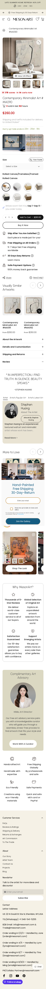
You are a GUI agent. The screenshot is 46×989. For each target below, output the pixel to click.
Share (8, 277)
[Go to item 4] (36, 84)
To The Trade (8, 842)
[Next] (42, 13)
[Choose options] (18, 311)
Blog (5, 871)
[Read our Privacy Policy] (38, 513)
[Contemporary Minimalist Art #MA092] (34, 305)
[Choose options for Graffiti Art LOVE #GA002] (14, 561)
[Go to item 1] (16, 84)
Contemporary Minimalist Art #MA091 (10, 325)
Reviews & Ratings (11, 827)
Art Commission (10, 838)
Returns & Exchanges (12, 835)
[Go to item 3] (26, 84)
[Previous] (3, 13)
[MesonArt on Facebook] (4, 975)
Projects (6, 868)
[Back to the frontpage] (4, 30)
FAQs (5, 823)
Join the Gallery (23, 521)
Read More (10, 437)
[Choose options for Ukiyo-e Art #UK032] (21, 561)
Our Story (7, 856)
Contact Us (8, 864)
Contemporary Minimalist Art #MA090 (23, 30)
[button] (40, 285)
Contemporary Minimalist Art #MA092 (31, 325)
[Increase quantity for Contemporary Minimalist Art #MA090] (12, 217)
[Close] (41, 466)
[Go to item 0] (6, 84)
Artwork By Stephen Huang (31, 419)
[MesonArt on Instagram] (10, 975)
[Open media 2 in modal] (38, 42)
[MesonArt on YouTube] (17, 975)
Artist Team (8, 860)
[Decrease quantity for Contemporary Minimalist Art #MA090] (6, 217)
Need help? (38, 278)
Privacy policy (21, 514)
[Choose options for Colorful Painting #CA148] (8, 561)
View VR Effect (24, 76)
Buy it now (23, 225)
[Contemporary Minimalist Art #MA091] (12, 305)
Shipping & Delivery (11, 831)
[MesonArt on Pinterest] (24, 975)
